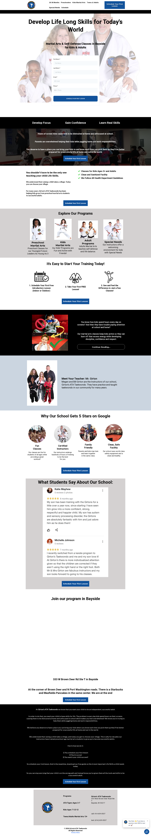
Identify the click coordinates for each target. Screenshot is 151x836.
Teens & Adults (93, 2)
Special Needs (54, 7)
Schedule (64, 7)
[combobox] (55, 90)
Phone (55, 86)
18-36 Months (54, 2)
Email (55, 77)
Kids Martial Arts (78, 2)
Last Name (56, 68)
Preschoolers (66, 2)
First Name (56, 59)
